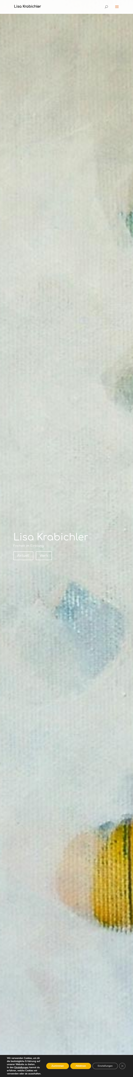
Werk (44, 556)
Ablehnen (81, 1066)
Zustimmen (57, 1066)
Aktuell (23, 556)
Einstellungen (21, 1067)
